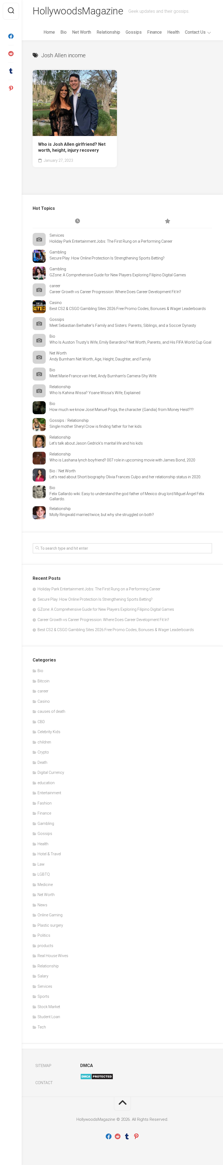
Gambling (57, 252)
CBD (41, 722)
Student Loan (49, 1017)
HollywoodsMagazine (78, 11)
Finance (154, 32)
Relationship (108, 32)
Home (49, 32)
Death (42, 762)
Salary (43, 976)
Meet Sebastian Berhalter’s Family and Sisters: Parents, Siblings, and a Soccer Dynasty (122, 325)
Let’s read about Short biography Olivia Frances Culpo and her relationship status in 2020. (125, 477)
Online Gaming (50, 915)
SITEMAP (43, 1065)
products (45, 946)
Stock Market (49, 1007)
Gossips (134, 32)
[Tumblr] (10, 71)
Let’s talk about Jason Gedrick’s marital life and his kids (96, 443)
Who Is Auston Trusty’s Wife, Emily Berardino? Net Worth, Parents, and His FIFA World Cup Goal (130, 342)
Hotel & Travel (49, 854)
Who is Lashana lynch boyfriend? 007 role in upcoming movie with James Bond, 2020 (122, 460)
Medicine (45, 884)
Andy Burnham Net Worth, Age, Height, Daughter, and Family (100, 359)
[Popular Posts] (167, 221)
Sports (43, 996)
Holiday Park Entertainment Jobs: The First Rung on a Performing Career (110, 241)
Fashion (45, 803)
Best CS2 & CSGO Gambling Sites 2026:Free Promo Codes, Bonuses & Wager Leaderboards (127, 308)
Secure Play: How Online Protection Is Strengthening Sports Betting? (107, 258)
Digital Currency (51, 772)
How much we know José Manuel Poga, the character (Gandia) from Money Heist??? (121, 409)
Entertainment (49, 793)
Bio (63, 32)
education (46, 783)
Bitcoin (43, 681)
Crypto (43, 752)
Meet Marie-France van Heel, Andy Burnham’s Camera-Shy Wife (102, 376)
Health (173, 32)
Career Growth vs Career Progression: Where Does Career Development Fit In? (115, 292)
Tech (42, 1027)
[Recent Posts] (77, 221)
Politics (44, 935)
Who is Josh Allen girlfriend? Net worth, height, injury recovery (72, 147)
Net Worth (81, 32)
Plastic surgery (50, 925)
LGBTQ (44, 874)
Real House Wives (53, 956)
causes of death (51, 711)
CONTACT (44, 1083)
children (44, 742)
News (42, 905)
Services (56, 235)
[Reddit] (10, 53)
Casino (55, 302)
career (54, 286)
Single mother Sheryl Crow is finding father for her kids (95, 426)
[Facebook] (10, 36)
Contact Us (195, 32)
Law (41, 864)
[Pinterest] (10, 88)
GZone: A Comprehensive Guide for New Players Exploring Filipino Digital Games (117, 275)
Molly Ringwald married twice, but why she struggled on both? (101, 514)
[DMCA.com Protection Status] (96, 1078)
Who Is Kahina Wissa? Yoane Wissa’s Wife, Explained (94, 393)
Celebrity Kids (49, 732)
